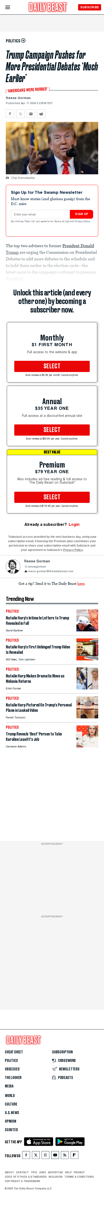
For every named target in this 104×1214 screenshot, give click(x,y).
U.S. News (12, 1113)
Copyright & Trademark (22, 1181)
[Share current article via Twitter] (20, 113)
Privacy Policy (83, 221)
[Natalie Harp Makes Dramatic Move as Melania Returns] (87, 688)
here (80, 583)
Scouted (11, 1130)
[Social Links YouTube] (55, 1156)
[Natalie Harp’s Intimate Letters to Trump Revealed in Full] (87, 630)
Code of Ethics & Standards (26, 1176)
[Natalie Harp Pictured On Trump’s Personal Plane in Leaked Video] (87, 717)
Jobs (42, 1172)
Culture (11, 1104)
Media (9, 1086)
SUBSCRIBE (89, 7)
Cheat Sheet (14, 1052)
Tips (34, 1172)
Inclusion (55, 1176)
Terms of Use (62, 221)
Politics (11, 1061)
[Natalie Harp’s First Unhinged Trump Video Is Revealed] (87, 659)
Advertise (55, 1172)
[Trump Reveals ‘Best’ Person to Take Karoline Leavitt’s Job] (87, 746)
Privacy (79, 1172)
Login (74, 524)
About (9, 1172)
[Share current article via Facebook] (10, 113)
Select (52, 366)
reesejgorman (37, 567)
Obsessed (12, 1069)
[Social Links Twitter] (36, 1156)
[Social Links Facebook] (26, 1156)
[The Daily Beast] (47, 7)
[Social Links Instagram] (45, 1156)
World (10, 1096)
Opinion (10, 1121)
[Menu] (12, 7)
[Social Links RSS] (65, 1156)
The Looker (13, 1078)
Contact (22, 1172)
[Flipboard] (74, 1156)
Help (68, 1172)
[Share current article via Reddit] (41, 113)
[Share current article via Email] (31, 113)
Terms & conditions (79, 1176)
